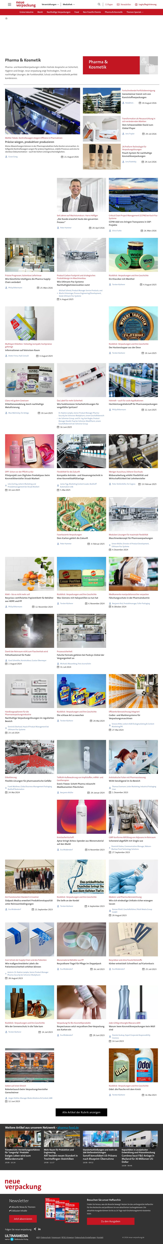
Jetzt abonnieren (23, 1219)
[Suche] (99, 4)
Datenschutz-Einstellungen (85, 1237)
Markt (40, 12)
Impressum (56, 1237)
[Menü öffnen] (9, 4)
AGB (38, 1237)
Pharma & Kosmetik (114, 12)
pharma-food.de (68, 1128)
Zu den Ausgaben (110, 1221)
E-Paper (109, 4)
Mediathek (67, 4)
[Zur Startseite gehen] (26, 4)
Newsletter (126, 4)
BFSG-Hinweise (68, 1237)
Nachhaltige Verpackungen (58, 12)
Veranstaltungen (49, 4)
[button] (9, 1145)
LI (40, 1229)
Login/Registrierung (148, 4)
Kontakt (100, 1237)
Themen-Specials (134, 12)
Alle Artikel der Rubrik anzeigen (81, 1112)
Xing (36, 1229)
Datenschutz (46, 1237)
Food (76, 12)
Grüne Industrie (26, 12)
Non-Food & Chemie (92, 12)
